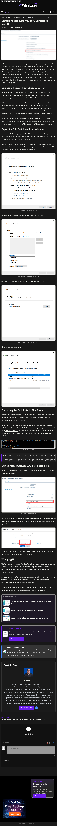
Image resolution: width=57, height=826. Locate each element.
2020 (9, 17)
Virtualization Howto (33, 823)
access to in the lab (11, 430)
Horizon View (5, 717)
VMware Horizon (40, 719)
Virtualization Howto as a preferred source (21, 655)
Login (53, 742)
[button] (43, 12)
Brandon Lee (28, 680)
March (15, 17)
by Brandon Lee (17, 28)
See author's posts (26, 708)
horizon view (11, 719)
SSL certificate (35, 108)
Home (4, 17)
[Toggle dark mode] (54, 12)
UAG (16, 719)
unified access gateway (26, 719)
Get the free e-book (17, 639)
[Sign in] (46, 12)
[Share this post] (50, 12)
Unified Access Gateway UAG (14, 564)
